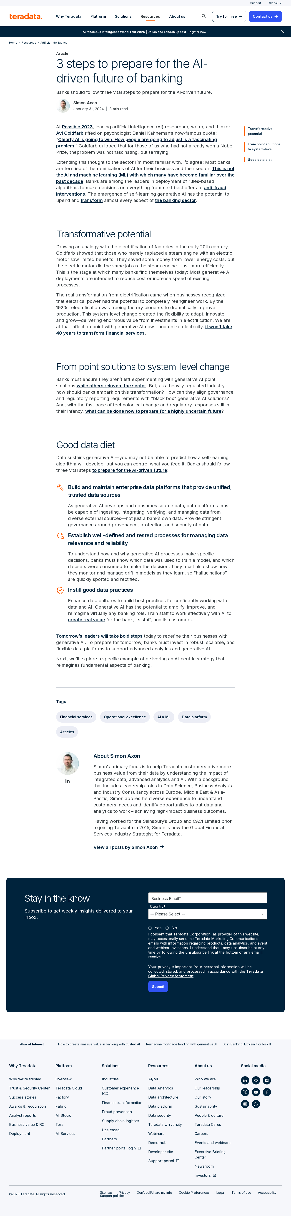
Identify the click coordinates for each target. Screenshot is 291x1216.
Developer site (160, 1151)
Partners (109, 1139)
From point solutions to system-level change (264, 147)
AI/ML (153, 1079)
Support (255, 3)
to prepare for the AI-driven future (129, 470)
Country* (158, 906)
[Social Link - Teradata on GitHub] (256, 1080)
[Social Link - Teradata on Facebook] (267, 1092)
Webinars (156, 1133)
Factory (62, 1097)
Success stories (22, 1097)
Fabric (60, 1106)
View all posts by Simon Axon (125, 847)
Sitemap (106, 1192)
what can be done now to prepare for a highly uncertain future (153, 411)
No (174, 927)
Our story (203, 1097)
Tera (59, 1124)
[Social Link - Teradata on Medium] (267, 1080)
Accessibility (267, 1192)
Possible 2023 (77, 126)
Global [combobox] (273, 3)
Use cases (111, 1130)
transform (92, 200)
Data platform (194, 717)
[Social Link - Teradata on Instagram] (245, 1104)
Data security (159, 1115)
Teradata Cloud (68, 1088)
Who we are (205, 1079)
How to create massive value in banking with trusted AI (99, 1044)
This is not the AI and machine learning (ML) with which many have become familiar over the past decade (145, 175)
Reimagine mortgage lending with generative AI (181, 1044)
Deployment (19, 1133)
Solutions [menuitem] (123, 16)
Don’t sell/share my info (154, 1192)
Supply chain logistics (120, 1121)
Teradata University (165, 1124)
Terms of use (241, 1192)
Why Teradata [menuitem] (68, 16)
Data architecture (163, 1097)
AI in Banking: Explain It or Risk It (247, 1044)
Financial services (76, 717)
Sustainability (206, 1106)
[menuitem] (203, 16)
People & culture (209, 1115)
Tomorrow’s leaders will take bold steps (99, 636)
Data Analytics (160, 1088)
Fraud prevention (117, 1111)
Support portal (161, 1161)
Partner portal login (119, 1148)
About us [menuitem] (177, 16)
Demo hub (157, 1142)
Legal (220, 1192)
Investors (203, 1175)
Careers (201, 1133)
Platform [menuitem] (98, 16)
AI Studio (63, 1115)
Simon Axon (85, 102)
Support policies (112, 1196)
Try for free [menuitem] (226, 16)
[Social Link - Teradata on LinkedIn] (245, 1080)
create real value (86, 619)
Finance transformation (122, 1102)
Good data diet (260, 160)
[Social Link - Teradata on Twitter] (245, 1092)
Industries (110, 1079)
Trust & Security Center (29, 1088)
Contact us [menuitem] (263, 16)
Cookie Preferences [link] (194, 1192)
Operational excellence (125, 717)
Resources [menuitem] (150, 16)
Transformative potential (260, 131)
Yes (158, 927)
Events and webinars (213, 1142)
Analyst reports (22, 1115)
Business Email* (166, 898)
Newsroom (204, 1166)
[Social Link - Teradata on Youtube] (256, 1092)
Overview (63, 1079)
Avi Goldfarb (69, 133)
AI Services (65, 1133)
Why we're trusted (25, 1079)
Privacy (124, 1192)
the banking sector (175, 200)
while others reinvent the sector (111, 385)
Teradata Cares (208, 1124)
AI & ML (164, 717)
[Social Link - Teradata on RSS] (256, 1104)
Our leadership (207, 1088)
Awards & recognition (27, 1106)
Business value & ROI (27, 1124)
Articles (67, 732)
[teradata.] (26, 16)
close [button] (283, 32)
